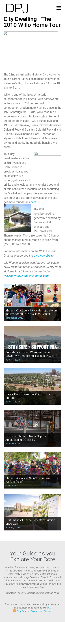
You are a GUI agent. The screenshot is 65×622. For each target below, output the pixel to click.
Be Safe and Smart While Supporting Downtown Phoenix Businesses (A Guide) (31, 354)
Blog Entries (23, 611)
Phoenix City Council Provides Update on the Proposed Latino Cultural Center (31, 312)
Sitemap (48, 611)
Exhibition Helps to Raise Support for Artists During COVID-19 (28, 438)
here (33, 202)
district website (44, 255)
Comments (36, 611)
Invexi (48, 608)
